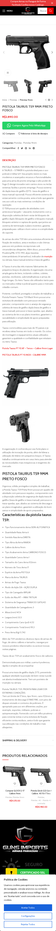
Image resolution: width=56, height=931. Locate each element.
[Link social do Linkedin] (30, 148)
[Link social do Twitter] (22, 148)
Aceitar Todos (28, 907)
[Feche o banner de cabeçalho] (52, 3)
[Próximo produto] (52, 100)
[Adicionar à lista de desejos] (15, 783)
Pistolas (14, 100)
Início (5, 100)
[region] (28, 902)
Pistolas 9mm (26, 100)
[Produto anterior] (45, 100)
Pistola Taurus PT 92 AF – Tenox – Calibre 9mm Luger (27, 348)
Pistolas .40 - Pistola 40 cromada (41, 802)
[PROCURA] (50, 11)
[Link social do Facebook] (18, 148)
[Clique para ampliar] (8, 73)
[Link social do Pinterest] (26, 148)
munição (48, 256)
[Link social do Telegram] (34, 148)
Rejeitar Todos (28, 924)
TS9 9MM (40, 473)
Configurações (28, 916)
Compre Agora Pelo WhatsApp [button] (29, 125)
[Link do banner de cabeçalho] (23, 3)
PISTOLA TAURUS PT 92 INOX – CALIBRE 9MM (24, 354)
